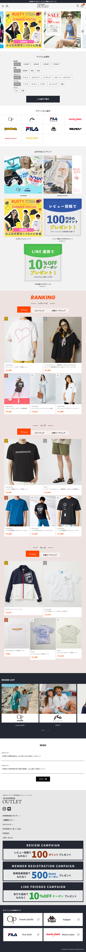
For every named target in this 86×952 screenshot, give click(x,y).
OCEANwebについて (10, 816)
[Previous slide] (3, 31)
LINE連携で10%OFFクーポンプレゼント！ (43, 285)
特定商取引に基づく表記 (12, 829)
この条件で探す (43, 99)
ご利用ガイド (8, 820)
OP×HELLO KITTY (62, 195)
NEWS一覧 (43, 779)
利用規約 (6, 833)
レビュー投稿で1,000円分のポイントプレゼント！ (62, 240)
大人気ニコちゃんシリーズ (23, 239)
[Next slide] (82, 31)
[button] (48, 730)
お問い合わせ (8, 838)
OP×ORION (23, 195)
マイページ (7, 824)
